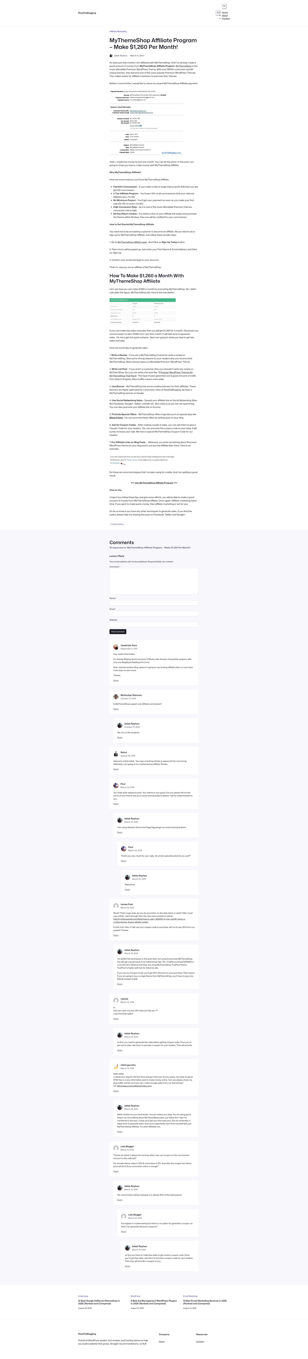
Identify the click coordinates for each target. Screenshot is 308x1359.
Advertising (83, 1296)
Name (112, 598)
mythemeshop (117, 524)
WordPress (135, 1296)
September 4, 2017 (129, 648)
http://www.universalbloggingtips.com (134, 1086)
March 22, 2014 (127, 787)
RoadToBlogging (87, 12)
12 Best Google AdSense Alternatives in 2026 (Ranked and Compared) (99, 1302)
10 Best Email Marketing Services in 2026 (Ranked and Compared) (205, 1302)
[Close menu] (224, 6)
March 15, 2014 (127, 907)
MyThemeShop (184, 66)
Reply (116, 680)
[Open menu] (218, 13)
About (162, 1341)
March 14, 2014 (127, 1002)
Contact (200, 1341)
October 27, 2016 (128, 698)
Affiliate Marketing (118, 31)
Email (112, 609)
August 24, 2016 (128, 755)
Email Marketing (190, 1296)
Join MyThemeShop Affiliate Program (154, 482)
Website (113, 619)
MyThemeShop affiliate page (132, 242)
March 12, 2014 (127, 1149)
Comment (114, 566)
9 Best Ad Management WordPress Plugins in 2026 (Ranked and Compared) (154, 1302)
